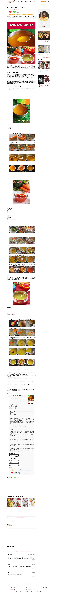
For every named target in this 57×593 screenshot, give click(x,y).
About (30, 1)
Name (8, 539)
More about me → (44, 26)
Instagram (8, 386)
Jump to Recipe (13, 14)
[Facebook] (9, 12)
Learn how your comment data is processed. (25, 551)
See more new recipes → (46, 57)
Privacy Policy (13, 589)
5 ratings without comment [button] (21, 517)
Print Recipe (18, 14)
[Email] (11, 12)
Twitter (22, 386)
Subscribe (15, 473)
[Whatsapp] (14, 12)
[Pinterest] (10, 12)
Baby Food (26, 1)
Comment (9, 527)
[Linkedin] (13, 12)
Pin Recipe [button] (31, 403)
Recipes (22, 1)
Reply (33, 560)
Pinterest (15, 386)
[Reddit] (15, 12)
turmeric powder (13, 219)
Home (18, 1)
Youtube (18, 386)
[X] (7, 12)
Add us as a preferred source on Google (27, 14)
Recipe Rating (9, 524)
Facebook (12, 386)
